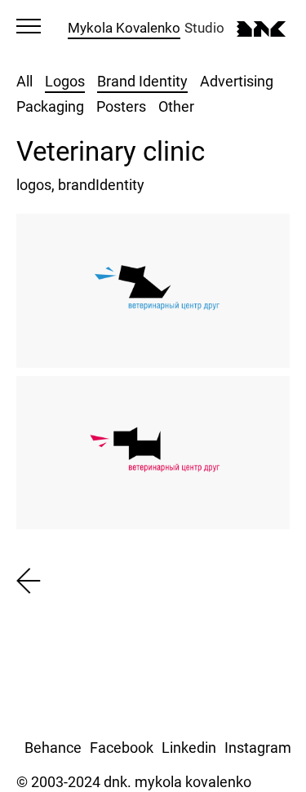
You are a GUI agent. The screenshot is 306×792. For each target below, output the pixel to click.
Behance (53, 747)
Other (176, 106)
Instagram (257, 747)
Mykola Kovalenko (124, 28)
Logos (65, 81)
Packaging (50, 106)
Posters (121, 106)
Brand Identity (142, 81)
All (24, 81)
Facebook (121, 747)
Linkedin (189, 747)
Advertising (236, 81)
